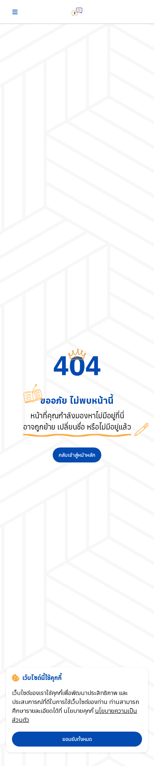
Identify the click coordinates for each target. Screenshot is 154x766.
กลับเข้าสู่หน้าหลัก (77, 455)
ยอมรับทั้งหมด (77, 739)
